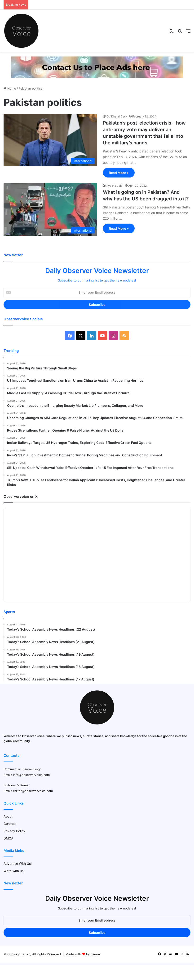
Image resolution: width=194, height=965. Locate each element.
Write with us (13, 871)
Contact (10, 824)
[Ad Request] (97, 67)
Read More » (119, 173)
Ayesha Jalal (114, 185)
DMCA (8, 838)
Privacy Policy (14, 831)
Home (11, 88)
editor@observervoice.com (33, 791)
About (8, 816)
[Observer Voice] (21, 30)
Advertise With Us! (18, 863)
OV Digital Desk (116, 116)
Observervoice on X (21, 496)
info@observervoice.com (31, 775)
